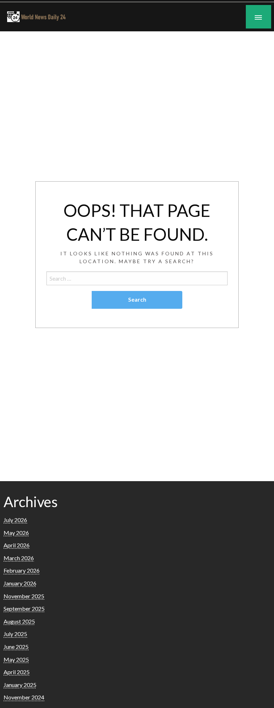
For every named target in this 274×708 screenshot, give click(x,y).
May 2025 (16, 659)
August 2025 (19, 621)
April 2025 (17, 671)
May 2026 (16, 532)
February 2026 (22, 570)
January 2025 (20, 684)
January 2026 (20, 583)
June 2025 (16, 646)
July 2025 (15, 633)
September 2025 (24, 608)
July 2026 (15, 519)
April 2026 (17, 545)
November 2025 (24, 596)
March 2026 (19, 558)
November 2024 (24, 697)
